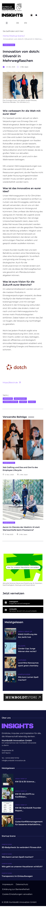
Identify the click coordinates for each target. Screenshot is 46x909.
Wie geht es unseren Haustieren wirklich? (22, 866)
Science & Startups (10, 402)
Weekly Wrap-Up (25, 631)
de (17, 23)
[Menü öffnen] (6, 23)
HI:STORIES (22, 660)
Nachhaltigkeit (20, 398)
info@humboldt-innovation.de (13, 760)
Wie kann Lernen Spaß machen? (17, 857)
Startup (23, 402)
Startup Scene (17, 36)
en (25, 23)
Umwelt (32, 402)
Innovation (8, 398)
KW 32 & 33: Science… (25, 781)
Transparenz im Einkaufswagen (17, 876)
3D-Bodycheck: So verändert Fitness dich (21, 847)
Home (6, 36)
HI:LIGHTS (21, 646)
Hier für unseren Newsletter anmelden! (23, 567)
